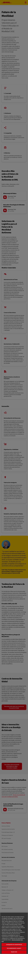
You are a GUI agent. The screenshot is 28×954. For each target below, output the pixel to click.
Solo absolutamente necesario (14, 948)
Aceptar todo (14, 952)
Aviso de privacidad (16, 939)
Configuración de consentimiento (14, 944)
